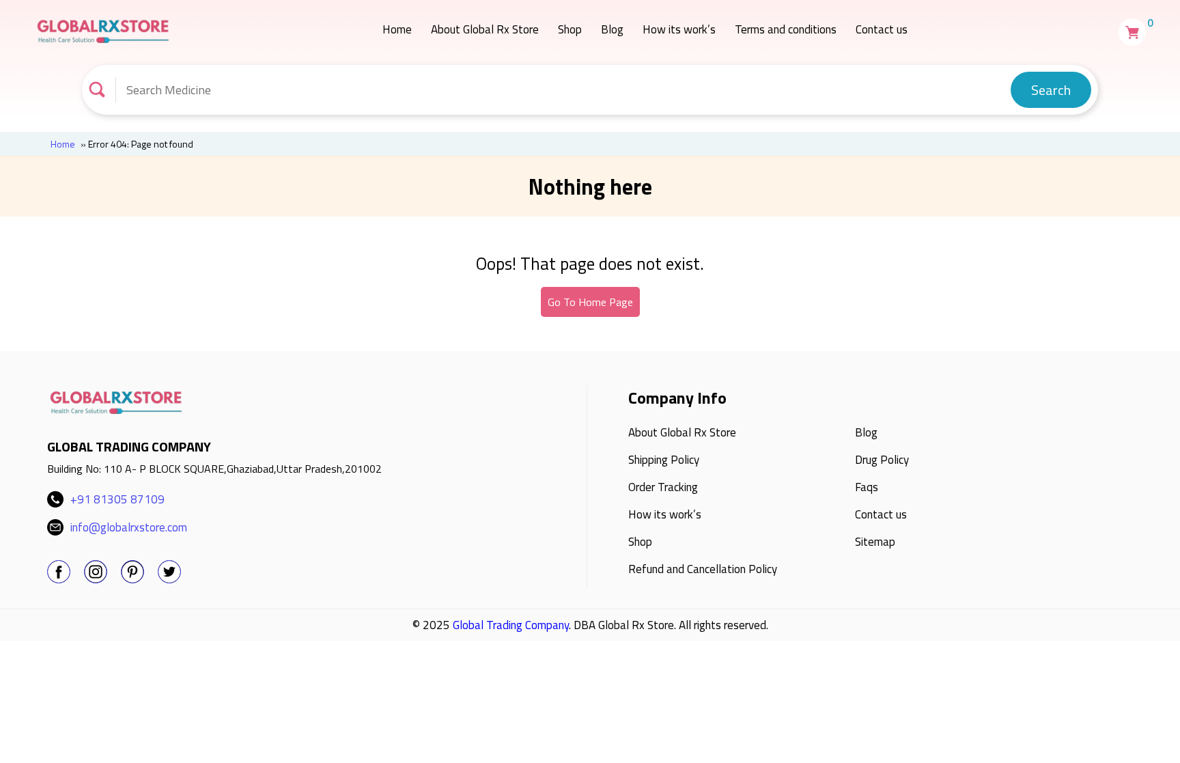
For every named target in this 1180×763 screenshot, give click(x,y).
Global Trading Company (511, 625)
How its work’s (679, 29)
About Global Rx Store (485, 29)
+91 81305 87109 (117, 499)
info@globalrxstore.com (128, 527)
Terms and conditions (786, 29)
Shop (570, 29)
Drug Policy (882, 460)
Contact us (882, 29)
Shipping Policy (663, 460)
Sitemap (875, 542)
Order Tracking (663, 487)
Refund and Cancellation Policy (702, 569)
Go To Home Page (590, 302)
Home (397, 29)
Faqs (866, 487)
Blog (612, 29)
